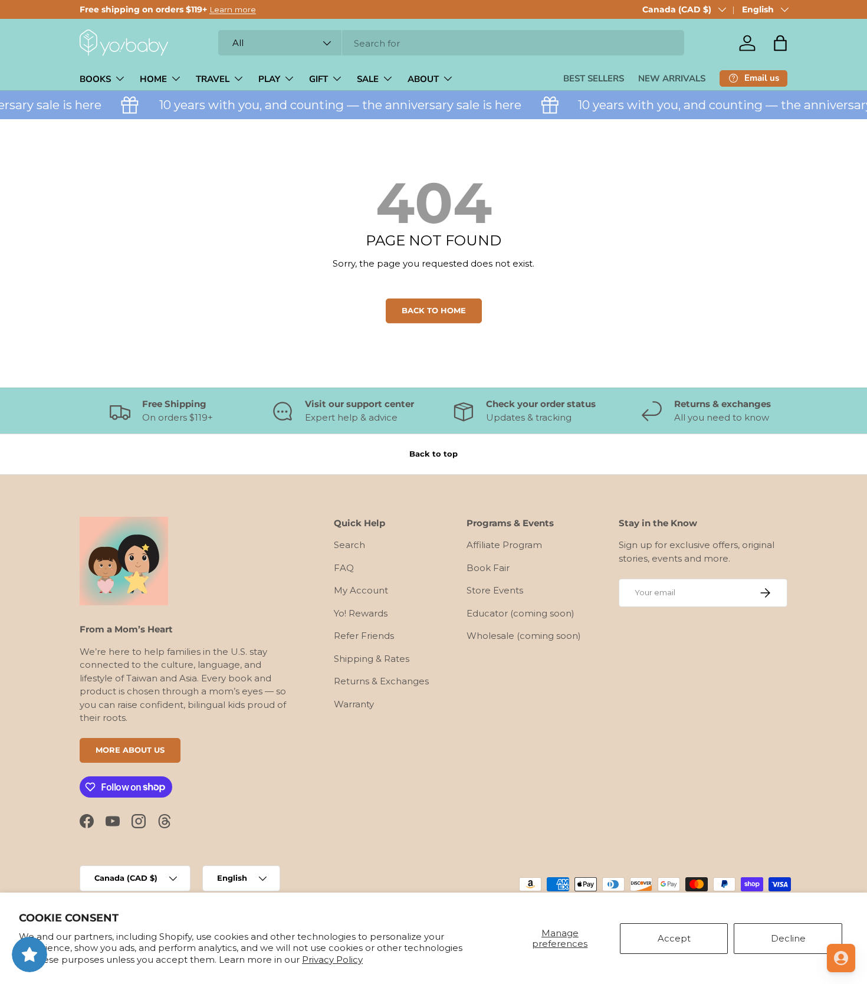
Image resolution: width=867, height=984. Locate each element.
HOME (153, 79)
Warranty (354, 704)
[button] (780, 43)
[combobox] (451, 43)
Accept (674, 938)
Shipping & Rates (371, 658)
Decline (788, 938)
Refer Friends (364, 635)
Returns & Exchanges (381, 681)
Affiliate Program (504, 544)
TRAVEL (212, 79)
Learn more (232, 9)
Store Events (495, 590)
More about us (130, 750)
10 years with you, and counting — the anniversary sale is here (333, 104)
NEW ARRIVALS (671, 78)
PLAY (269, 79)
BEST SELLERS (593, 78)
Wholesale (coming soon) (524, 635)
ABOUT (423, 79)
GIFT (318, 79)
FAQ (344, 567)
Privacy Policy (332, 959)
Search (349, 544)
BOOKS (95, 79)
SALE (368, 79)
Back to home (434, 310)
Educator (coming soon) (520, 613)
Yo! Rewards (360, 613)
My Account (361, 590)
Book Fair (488, 567)
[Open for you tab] (841, 958)
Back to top (433, 453)
